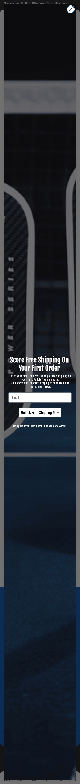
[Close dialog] (70, 9)
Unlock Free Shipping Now (40, 412)
